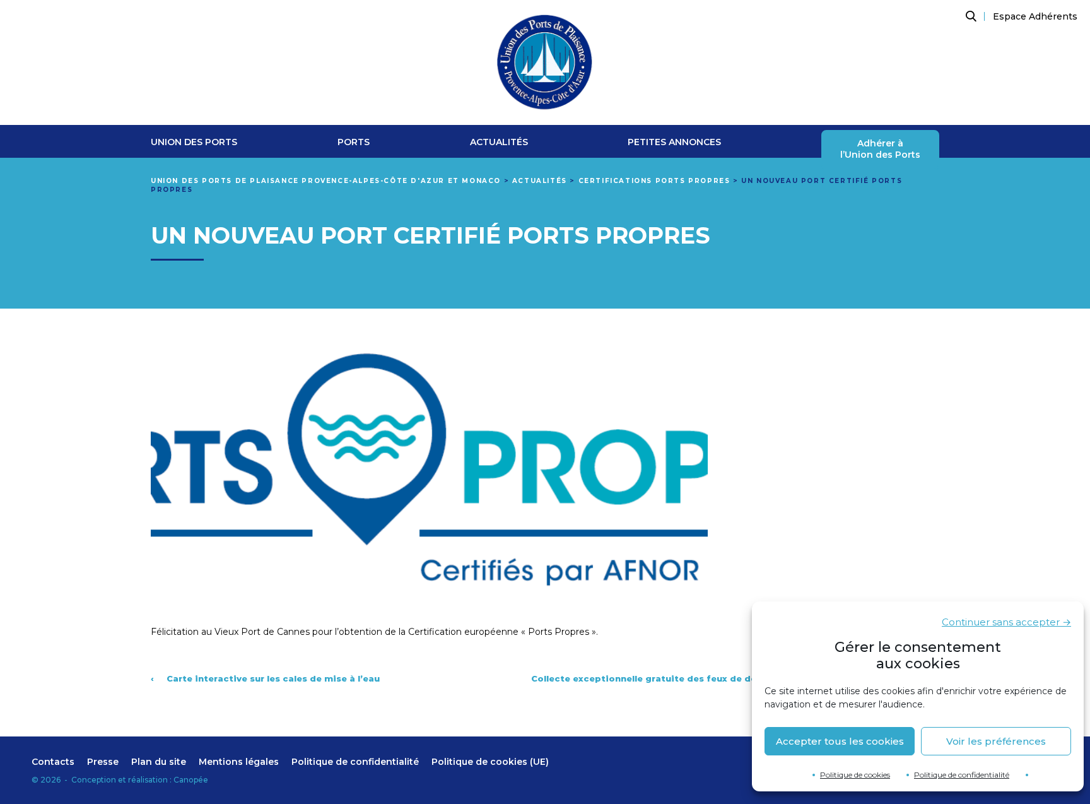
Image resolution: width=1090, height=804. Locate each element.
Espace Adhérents (1035, 16)
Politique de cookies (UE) (490, 761)
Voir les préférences (996, 741)
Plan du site (158, 761)
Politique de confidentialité (961, 774)
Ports (353, 142)
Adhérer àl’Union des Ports (880, 149)
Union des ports (194, 142)
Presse (103, 761)
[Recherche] (969, 16)
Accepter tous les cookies (840, 741)
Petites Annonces (674, 142)
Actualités (499, 142)
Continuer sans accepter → (1006, 622)
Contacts (53, 761)
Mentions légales (239, 761)
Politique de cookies (855, 774)
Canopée (190, 779)
